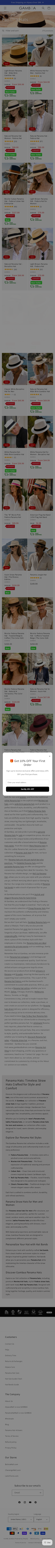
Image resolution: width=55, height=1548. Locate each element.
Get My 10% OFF (27, 789)
